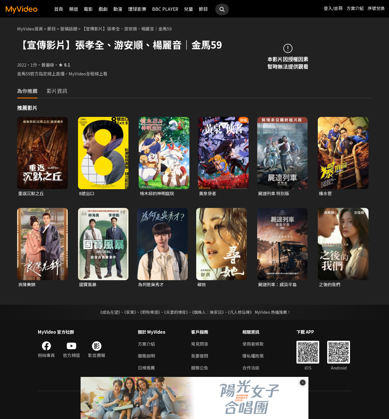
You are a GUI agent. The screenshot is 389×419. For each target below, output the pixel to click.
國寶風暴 (87, 284)
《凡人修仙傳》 (241, 312)
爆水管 (325, 193)
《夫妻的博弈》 (176, 312)
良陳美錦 (26, 284)
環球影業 (137, 8)
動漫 (117, 8)
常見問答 (199, 344)
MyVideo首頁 (30, 29)
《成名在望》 (109, 312)
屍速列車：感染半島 (277, 284)
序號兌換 (376, 8)
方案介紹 (355, 8)
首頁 (58, 8)
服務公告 (199, 368)
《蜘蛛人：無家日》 (208, 312)
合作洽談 (250, 368)
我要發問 (199, 356)
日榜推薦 (146, 368)
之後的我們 (329, 284)
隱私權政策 (253, 356)
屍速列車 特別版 (273, 193)
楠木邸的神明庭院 (157, 193)
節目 (203, 8)
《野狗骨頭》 (150, 312)
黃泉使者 (207, 193)
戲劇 (103, 8)
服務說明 (146, 356)
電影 (88, 8)
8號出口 (86, 193)
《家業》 (130, 312)
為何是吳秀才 (151, 284)
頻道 (73, 8)
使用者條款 (253, 344)
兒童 (188, 8)
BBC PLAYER (165, 8)
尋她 (201, 284)
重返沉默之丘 (31, 193)
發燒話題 (68, 29)
